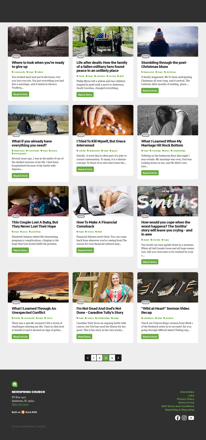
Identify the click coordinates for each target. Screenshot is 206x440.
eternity (156, 239)
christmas (171, 72)
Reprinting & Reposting (179, 409)
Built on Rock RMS (24, 412)
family (17, 318)
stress (49, 318)
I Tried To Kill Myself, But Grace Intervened (101, 143)
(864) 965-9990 (20, 404)
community (19, 72)
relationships (179, 150)
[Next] (118, 357)
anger (116, 318)
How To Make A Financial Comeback (97, 224)
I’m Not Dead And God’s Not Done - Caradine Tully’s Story (100, 310)
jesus (166, 150)
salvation (100, 76)
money (90, 231)
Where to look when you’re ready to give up (38, 64)
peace (54, 150)
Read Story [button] (84, 336)
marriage (156, 150)
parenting (35, 231)
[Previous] (88, 357)
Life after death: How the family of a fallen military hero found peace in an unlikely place (102, 66)
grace (115, 150)
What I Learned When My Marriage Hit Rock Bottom (162, 143)
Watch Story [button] (85, 94)
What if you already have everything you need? (32, 143)
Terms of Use (186, 402)
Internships (187, 391)
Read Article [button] (20, 94)
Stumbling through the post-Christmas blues (164, 64)
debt (99, 231)
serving (112, 76)
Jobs (191, 395)
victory (90, 318)
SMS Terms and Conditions (177, 406)
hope (30, 72)
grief (121, 76)
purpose (170, 318)
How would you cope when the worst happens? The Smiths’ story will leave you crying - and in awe (166, 228)
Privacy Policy (185, 399)
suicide (82, 150)
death (82, 76)
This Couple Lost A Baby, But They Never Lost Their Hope (35, 224)
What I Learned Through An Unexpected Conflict (34, 310)
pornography (20, 153)
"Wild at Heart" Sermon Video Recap (165, 310)
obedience (148, 318)
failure (40, 72)
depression (148, 72)
